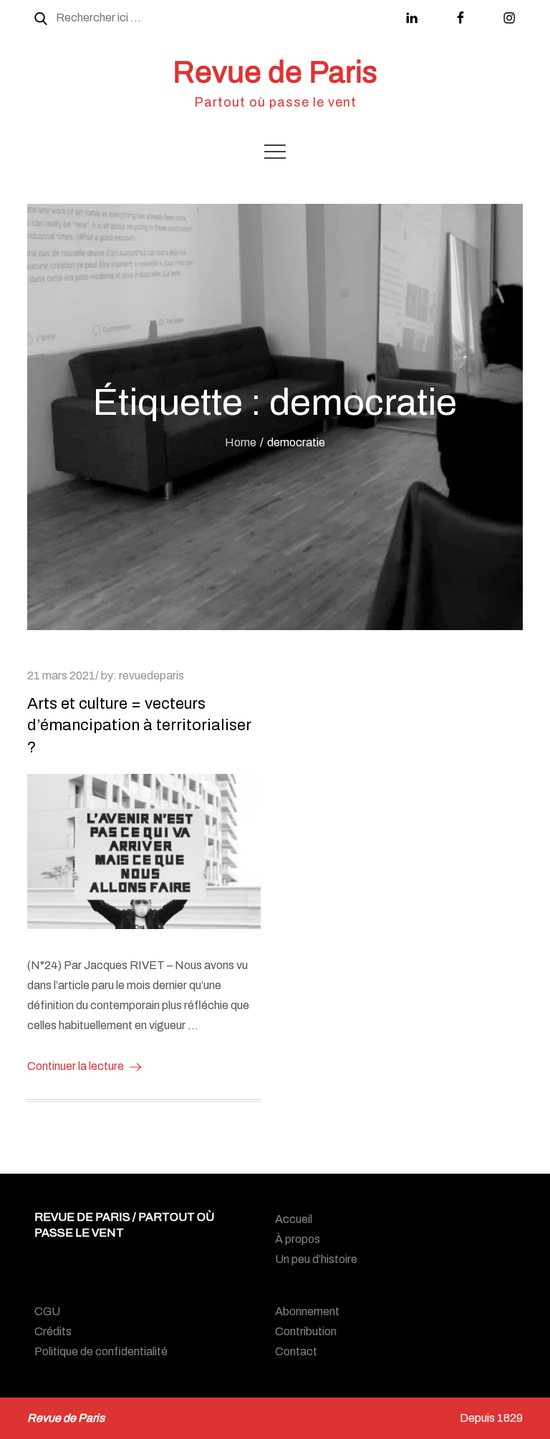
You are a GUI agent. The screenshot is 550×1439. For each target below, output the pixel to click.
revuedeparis (151, 675)
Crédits (53, 1331)
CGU (47, 1311)
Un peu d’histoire (316, 1259)
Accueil (293, 1219)
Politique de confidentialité (101, 1351)
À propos (297, 1239)
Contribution (306, 1331)
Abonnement (307, 1311)
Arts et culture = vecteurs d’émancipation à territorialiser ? (139, 726)
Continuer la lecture (75, 1066)
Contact (296, 1351)
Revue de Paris (275, 72)
